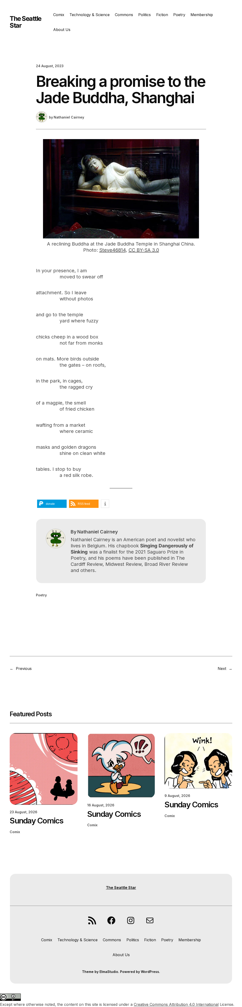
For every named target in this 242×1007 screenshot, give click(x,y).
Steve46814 (112, 250)
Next (222, 668)
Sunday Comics (36, 821)
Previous (24, 668)
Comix (15, 832)
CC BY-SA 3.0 (144, 250)
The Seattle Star (25, 22)
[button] (52, 504)
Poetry (41, 595)
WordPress (150, 972)
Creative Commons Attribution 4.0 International (176, 1004)
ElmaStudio (108, 972)
